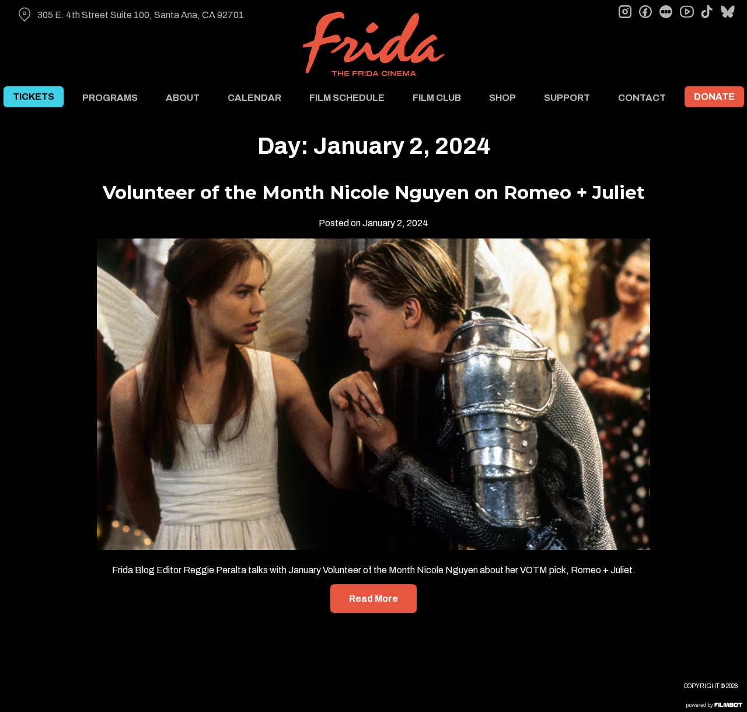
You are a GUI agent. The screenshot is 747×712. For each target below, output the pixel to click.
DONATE (714, 96)
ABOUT (183, 98)
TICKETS (33, 96)
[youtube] (686, 12)
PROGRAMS (110, 98)
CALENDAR (254, 98)
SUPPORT (567, 98)
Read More (373, 599)
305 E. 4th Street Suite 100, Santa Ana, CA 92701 (140, 15)
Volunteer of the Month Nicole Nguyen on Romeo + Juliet (374, 192)
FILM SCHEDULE (347, 98)
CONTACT (642, 98)
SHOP (502, 98)
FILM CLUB (437, 98)
